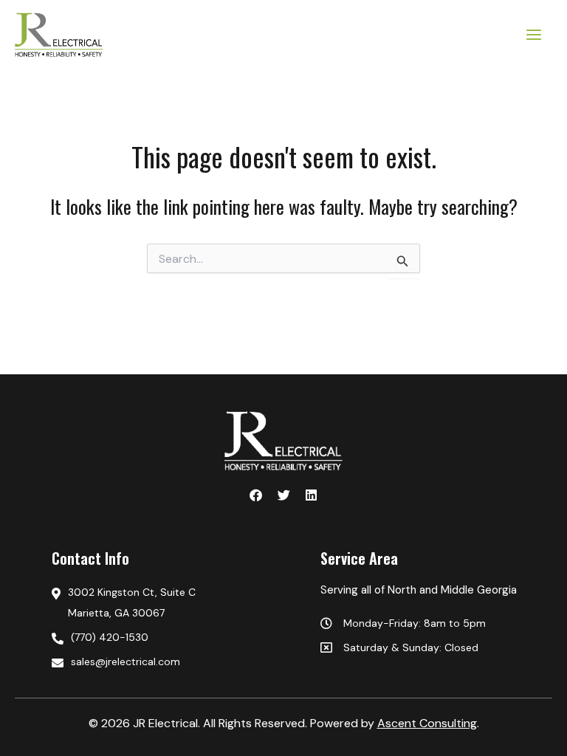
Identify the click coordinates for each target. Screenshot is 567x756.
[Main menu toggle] (534, 34)
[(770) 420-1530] (168, 637)
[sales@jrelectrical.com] (168, 661)
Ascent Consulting (427, 723)
